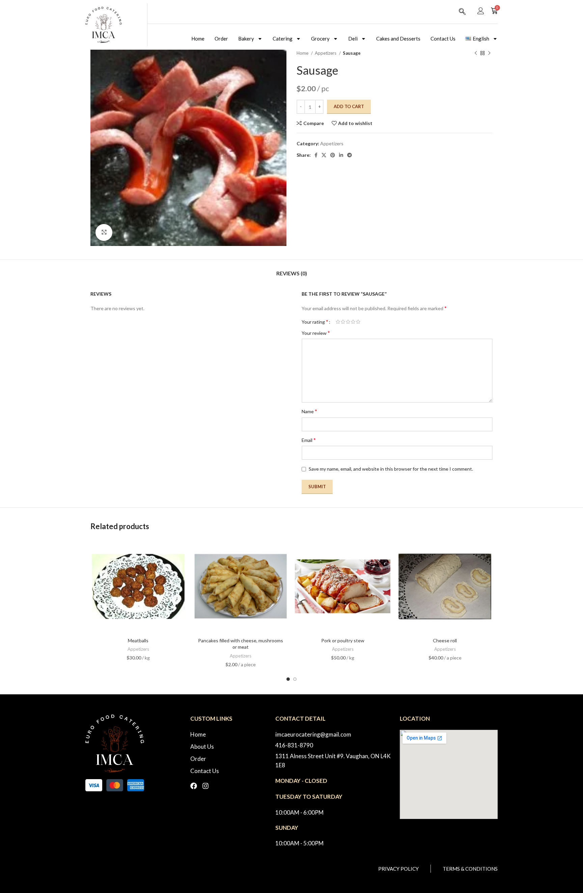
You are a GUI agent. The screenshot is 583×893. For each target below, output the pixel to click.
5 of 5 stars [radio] (358, 321)
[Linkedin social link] (341, 155)
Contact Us (443, 38)
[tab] (291, 269)
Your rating (315, 321)
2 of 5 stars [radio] (342, 321)
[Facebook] (193, 786)
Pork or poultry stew (342, 640)
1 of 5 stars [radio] (337, 321)
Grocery (320, 38)
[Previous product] (475, 53)
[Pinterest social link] (332, 155)
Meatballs (138, 640)
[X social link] (324, 155)
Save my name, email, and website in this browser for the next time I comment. (391, 469)
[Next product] (489, 53)
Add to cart (349, 106)
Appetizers (326, 53)
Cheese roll (445, 640)
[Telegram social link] (349, 155)
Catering (283, 38)
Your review (316, 332)
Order (221, 38)
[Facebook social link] (316, 155)
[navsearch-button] (462, 12)
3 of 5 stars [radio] (348, 321)
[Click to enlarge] (103, 232)
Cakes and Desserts (398, 38)
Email (309, 440)
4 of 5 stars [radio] (353, 321)
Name (309, 411)
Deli (353, 38)
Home (197, 38)
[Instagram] (205, 786)
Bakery (246, 38)
